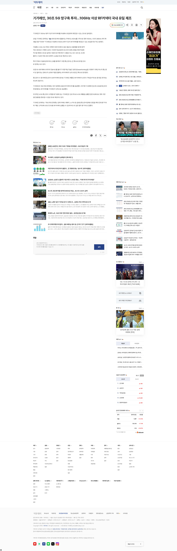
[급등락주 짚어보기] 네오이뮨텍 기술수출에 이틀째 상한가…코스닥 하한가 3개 (133, 233)
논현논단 (131, 448)
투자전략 (77, 7)
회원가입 (124, 2)
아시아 (92, 460)
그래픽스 (47, 490)
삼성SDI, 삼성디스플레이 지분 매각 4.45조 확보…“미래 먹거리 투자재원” (71, 180)
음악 (34, 493)
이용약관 (53, 513)
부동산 (58, 445)
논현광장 (131, 451)
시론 (130, 454)
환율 (91, 7)
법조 (119, 448)
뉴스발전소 (47, 481)
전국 (119, 460)
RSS (141, 2)
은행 (46, 451)
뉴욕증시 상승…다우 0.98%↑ (130, 86)
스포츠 (34, 499)
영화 (34, 490)
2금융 (46, 457)
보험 (46, 454)
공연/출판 (35, 496)
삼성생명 (121, 398)
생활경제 (81, 454)
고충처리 (83, 513)
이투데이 (35, 13)
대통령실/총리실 (108, 448)
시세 (57, 7)
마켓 (39, 7)
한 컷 (46, 493)
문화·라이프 (36, 481)
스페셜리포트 (71, 481)
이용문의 (91, 513)
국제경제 (93, 448)
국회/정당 (106, 451)
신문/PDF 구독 (135, 2)
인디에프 (121, 383)
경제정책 (81, 448)
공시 (47, 7)
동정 (119, 467)
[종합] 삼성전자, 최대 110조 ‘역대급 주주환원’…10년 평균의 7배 (68, 146)
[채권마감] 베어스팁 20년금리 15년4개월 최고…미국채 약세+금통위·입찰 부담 (133, 218)
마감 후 (130, 460)
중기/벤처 (70, 470)
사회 (119, 445)
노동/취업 (120, 457)
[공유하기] (127, 25)
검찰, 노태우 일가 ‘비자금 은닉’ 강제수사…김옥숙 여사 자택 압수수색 (69, 202)
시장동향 (58, 448)
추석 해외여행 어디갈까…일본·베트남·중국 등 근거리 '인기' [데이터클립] (70, 224)
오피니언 (131, 445)
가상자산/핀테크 (48, 463)
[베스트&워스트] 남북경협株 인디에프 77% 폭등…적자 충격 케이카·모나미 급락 (141, 100)
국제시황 (96, 7)
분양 (57, 457)
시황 (52, 7)
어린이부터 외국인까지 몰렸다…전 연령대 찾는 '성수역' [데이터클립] (69, 168)
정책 (57, 454)
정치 (105, 445)
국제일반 (93, 451)
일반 (103, 7)
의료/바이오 (70, 467)
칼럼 (130, 463)
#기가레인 (37, 113)
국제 (92, 445)
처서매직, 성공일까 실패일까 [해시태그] (60, 157)
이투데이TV (59, 481)
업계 (57, 451)
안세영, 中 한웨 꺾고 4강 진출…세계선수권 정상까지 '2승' (135, 77)
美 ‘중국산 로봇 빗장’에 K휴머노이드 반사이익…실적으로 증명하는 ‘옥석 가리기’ (140, 104)
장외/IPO (63, 7)
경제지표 (81, 451)
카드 (46, 460)
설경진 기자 (36, 25)
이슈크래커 (47, 484)
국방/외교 (106, 454)
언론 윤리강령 (56, 529)
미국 (92, 454)
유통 (69, 463)
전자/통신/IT (71, 451)
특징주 (70, 7)
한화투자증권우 (123, 402)
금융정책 (47, 448)
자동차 (69, 454)
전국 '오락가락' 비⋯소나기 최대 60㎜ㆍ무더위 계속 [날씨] (135, 109)
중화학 (69, 457)
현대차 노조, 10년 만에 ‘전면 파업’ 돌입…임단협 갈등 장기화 (67, 213)
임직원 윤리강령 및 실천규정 (75, 529)
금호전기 (121, 388)
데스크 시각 (131, 457)
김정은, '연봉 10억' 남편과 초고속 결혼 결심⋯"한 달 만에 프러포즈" (137, 113)
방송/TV (35, 487)
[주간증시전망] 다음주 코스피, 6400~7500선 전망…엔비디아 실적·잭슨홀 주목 (133, 189)
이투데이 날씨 (105, 481)
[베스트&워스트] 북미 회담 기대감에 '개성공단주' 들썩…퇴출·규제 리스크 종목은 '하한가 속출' (133, 204)
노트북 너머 (131, 467)
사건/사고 (120, 454)
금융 (46, 445)
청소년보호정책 (74, 513)
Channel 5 (82, 481)
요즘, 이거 (47, 487)
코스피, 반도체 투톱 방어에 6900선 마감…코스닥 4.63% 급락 (68, 191)
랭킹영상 (58, 487)
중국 (92, 457)
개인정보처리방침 (63, 513)
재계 (69, 448)
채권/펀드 (84, 7)
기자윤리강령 (63, 529)
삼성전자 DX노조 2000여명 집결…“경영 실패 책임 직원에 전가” (136, 72)
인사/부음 (120, 463)
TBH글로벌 (122, 393)
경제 (80, 445)
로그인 (118, 2)
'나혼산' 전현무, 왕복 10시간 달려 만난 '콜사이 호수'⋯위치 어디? (136, 90)
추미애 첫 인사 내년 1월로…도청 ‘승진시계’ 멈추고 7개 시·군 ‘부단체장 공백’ (139, 81)
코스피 (123, 379)
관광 (34, 484)
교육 (119, 451)
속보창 (128, 2)
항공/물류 (70, 460)
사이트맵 (125, 513)
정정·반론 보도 (99, 513)
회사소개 (46, 513)
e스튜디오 (58, 484)
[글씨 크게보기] (141, 25)
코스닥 (137, 379)
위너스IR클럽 (94, 481)
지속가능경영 (117, 481)
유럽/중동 (93, 463)
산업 (69, 445)
